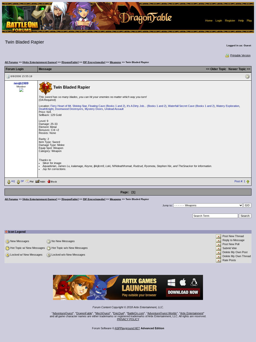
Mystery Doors (94, 108)
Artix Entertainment (191, 313)
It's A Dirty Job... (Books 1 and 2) (146, 105)
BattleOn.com (136, 313)
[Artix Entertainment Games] (39, 62)
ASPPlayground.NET (127, 328)
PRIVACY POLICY (128, 319)
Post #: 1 (239, 181)
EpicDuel (118, 313)
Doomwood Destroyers (69, 108)
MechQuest (103, 313)
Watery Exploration (227, 105)
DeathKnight (46, 108)
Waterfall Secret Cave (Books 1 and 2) (191, 105)
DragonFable (84, 313)
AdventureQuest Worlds (162, 313)
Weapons (115, 62)
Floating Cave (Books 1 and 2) (106, 105)
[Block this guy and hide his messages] (52, 181)
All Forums (11, 62)
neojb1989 (21, 83)
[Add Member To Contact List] (40, 181)
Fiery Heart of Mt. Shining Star (68, 105)
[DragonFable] (70, 62)
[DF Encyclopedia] (94, 62)
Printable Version (240, 55)
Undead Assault (114, 108)
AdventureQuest (63, 313)
